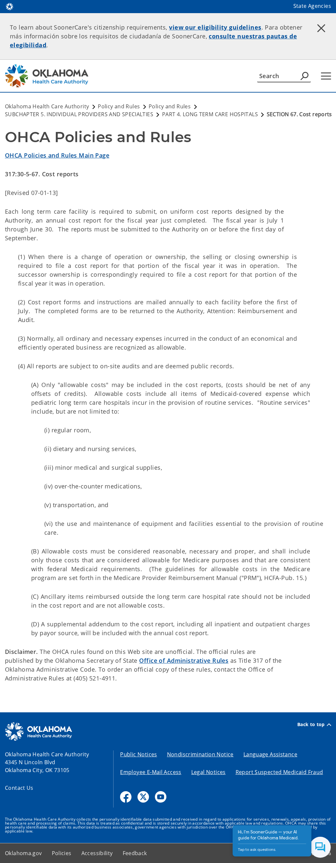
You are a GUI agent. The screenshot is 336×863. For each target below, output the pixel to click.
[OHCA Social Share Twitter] (143, 797)
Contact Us (19, 787)
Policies (62, 853)
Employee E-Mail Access (150, 772)
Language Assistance (270, 754)
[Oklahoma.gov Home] (9, 6)
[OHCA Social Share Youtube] (160, 797)
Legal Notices (208, 772)
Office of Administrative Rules (183, 660)
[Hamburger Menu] (326, 76)
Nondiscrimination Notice (200, 754)
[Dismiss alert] (321, 28)
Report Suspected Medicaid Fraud (279, 772)
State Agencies (312, 6)
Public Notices (138, 754)
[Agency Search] (304, 75)
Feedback (135, 853)
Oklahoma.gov (23, 853)
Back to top (311, 724)
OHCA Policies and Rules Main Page (57, 155)
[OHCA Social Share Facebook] (126, 797)
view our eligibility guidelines (215, 27)
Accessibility (97, 853)
